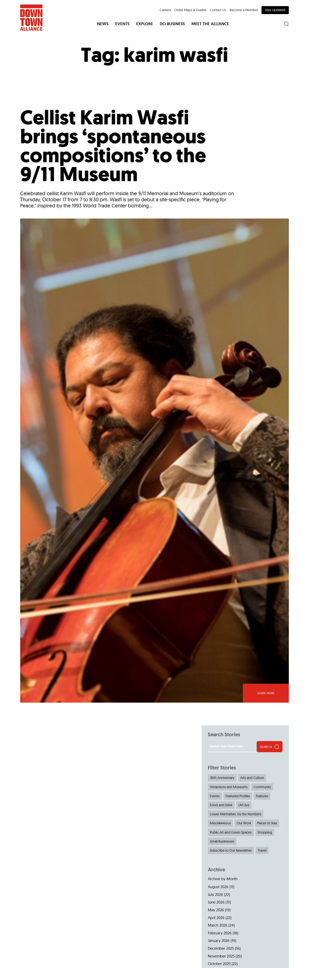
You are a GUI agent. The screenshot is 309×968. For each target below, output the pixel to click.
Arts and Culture (252, 778)
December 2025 (221, 948)
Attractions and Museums (229, 787)
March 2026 (217, 925)
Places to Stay (267, 823)
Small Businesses (222, 841)
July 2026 (215, 894)
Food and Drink (221, 805)
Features (262, 796)
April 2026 (216, 917)
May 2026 (216, 909)
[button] (102, 23)
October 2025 (219, 963)
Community (262, 787)
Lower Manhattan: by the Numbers (235, 814)
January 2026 (219, 940)
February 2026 (220, 933)
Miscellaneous (220, 823)
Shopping (265, 832)
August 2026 (218, 886)
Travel (262, 850)
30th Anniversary (222, 778)
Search (266, 747)
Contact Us (218, 10)
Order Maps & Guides (190, 10)
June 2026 (216, 902)
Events (215, 796)
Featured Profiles (238, 796)
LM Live (243, 805)
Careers (165, 10)
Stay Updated (275, 10)
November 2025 (221, 956)
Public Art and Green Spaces (231, 832)
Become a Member (244, 10)
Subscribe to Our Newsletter (231, 850)
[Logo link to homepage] (31, 17)
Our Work (244, 823)
